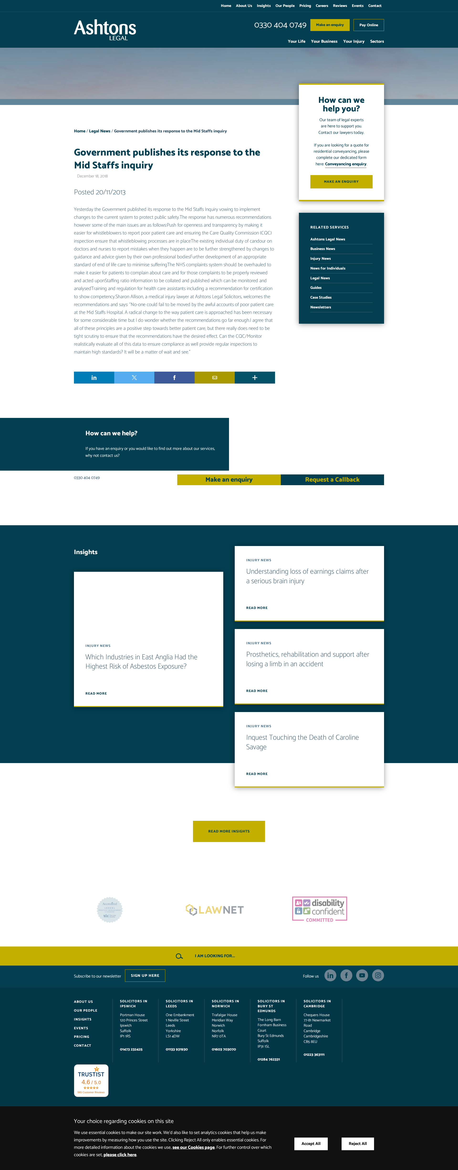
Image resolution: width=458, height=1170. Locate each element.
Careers (322, 6)
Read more (96, 694)
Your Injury (353, 41)
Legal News (99, 131)
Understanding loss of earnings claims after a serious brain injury (307, 576)
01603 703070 (224, 1049)
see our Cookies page (193, 1147)
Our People (285, 6)
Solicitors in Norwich (225, 1003)
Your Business (324, 41)
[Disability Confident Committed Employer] (229, 910)
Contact (375, 6)
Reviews (340, 6)
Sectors (377, 41)
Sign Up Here (145, 975)
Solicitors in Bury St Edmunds (271, 1006)
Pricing (305, 6)
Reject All (358, 1143)
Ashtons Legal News (327, 239)
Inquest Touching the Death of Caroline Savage (302, 742)
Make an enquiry (330, 25)
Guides (316, 288)
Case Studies (321, 297)
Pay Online (368, 25)
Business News (322, 249)
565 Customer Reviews (91, 1092)
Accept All (311, 1143)
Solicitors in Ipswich (133, 1003)
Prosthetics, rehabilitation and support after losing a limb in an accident (307, 659)
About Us (244, 6)
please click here (120, 1155)
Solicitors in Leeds (179, 1003)
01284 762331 (269, 1059)
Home (226, 6)
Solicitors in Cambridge (317, 1003)
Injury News (320, 258)
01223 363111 (314, 1054)
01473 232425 (131, 1049)
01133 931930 (177, 1049)
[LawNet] (124, 910)
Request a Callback (332, 479)
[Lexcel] (334, 910)
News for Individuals (327, 268)
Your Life (296, 41)
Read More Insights (229, 831)
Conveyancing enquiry (345, 164)
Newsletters (320, 307)
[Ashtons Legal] (105, 29)
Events (358, 6)
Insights (264, 6)
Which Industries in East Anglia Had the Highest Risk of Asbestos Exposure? (141, 662)
